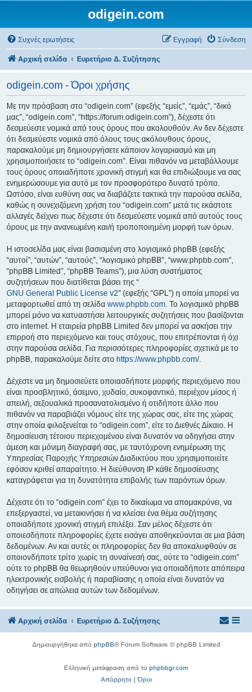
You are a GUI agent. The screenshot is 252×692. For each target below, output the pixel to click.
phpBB (104, 644)
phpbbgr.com (168, 667)
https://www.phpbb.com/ (157, 359)
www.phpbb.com (136, 304)
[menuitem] (40, 39)
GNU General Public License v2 (62, 293)
